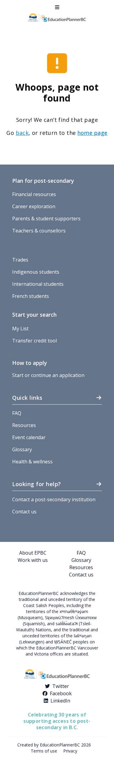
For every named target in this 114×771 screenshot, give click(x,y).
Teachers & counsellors (39, 230)
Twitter (60, 686)
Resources (24, 425)
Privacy (70, 751)
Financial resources (34, 194)
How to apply (29, 362)
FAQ (16, 413)
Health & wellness (32, 461)
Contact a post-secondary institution (53, 499)
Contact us (24, 511)
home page (93, 132)
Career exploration (33, 206)
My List (20, 328)
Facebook (61, 693)
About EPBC (33, 552)
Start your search (34, 314)
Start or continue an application (48, 375)
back (22, 132)
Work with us (33, 560)
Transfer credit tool (34, 340)
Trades (20, 259)
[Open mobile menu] (57, 7)
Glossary (22, 449)
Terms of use (44, 751)
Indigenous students (35, 272)
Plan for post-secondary (43, 180)
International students (38, 284)
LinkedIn (60, 700)
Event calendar (29, 437)
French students (30, 296)
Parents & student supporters (46, 218)
